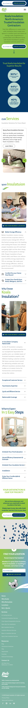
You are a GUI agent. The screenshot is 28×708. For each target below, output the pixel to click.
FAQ (3, 649)
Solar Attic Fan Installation (9, 624)
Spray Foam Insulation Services (10, 636)
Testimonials (5, 651)
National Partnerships (7, 656)
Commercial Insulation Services (10, 618)
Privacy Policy (5, 697)
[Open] (25, 9)
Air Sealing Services (7, 615)
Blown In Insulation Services (9, 633)
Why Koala (5, 599)
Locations (5, 605)
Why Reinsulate (7, 602)
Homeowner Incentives (7, 646)
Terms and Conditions (7, 700)
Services (4, 612)
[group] (14, 151)
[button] (3, 160)
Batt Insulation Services (8, 627)
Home (4, 596)
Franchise (4, 654)
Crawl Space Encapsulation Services (11, 621)
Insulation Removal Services (9, 630)
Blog (3, 644)
